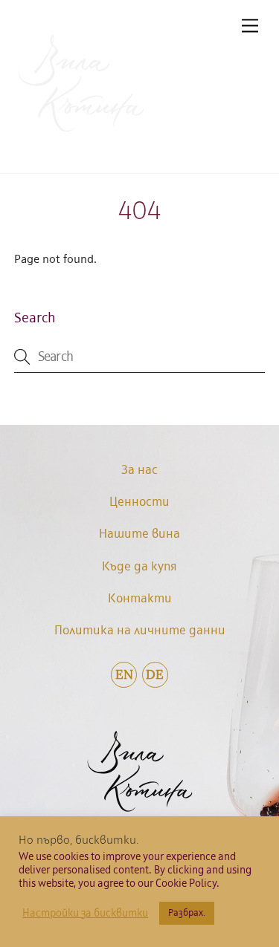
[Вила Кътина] (81, 134)
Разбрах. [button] (186, 913)
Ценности (139, 502)
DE (155, 674)
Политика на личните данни (139, 631)
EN (124, 674)
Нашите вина (139, 534)
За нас (139, 470)
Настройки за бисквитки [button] (85, 913)
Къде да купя (139, 567)
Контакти (140, 599)
